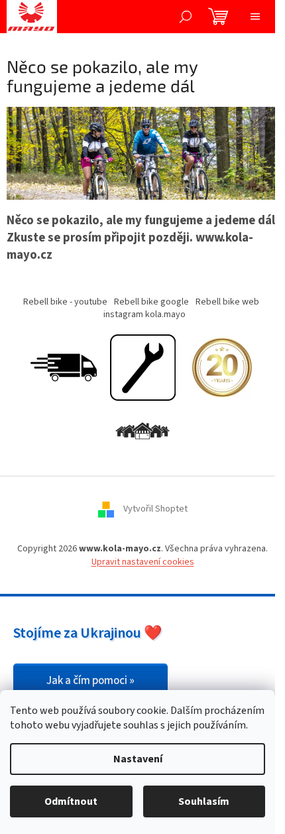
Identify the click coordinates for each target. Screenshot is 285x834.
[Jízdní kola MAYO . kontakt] (142, 432)
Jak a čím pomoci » (90, 681)
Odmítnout (70, 801)
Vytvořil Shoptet (155, 509)
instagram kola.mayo (144, 314)
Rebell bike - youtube (65, 302)
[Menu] (255, 16)
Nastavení (137, 759)
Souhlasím (203, 801)
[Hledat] (185, 16)
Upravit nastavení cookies (142, 562)
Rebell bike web (227, 302)
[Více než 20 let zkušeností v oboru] (222, 367)
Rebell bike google (151, 302)
